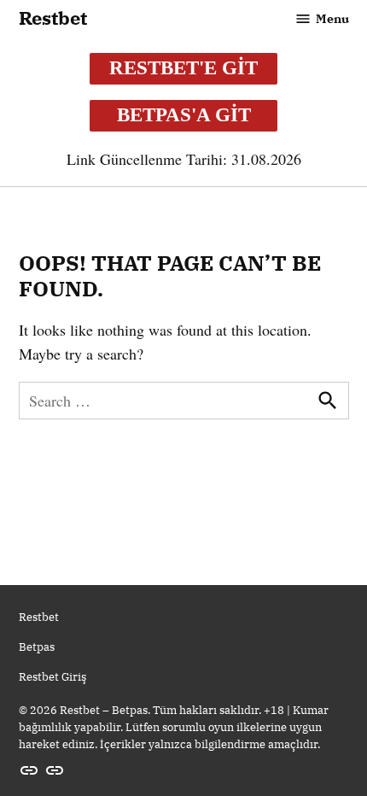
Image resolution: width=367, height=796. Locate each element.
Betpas (37, 646)
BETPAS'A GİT (184, 115)
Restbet (53, 18)
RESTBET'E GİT (183, 68)
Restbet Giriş (52, 676)
